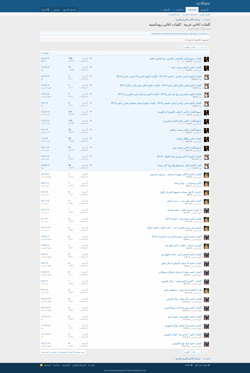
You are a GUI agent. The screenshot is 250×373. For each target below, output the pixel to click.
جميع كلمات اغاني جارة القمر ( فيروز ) (182, 120)
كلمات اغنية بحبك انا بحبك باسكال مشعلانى (180, 272)
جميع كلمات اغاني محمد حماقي (186, 129)
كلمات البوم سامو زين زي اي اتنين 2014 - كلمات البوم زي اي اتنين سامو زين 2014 (160, 94)
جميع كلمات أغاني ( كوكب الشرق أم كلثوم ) (180, 111)
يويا (42, 70)
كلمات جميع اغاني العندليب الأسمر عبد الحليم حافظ (175, 58)
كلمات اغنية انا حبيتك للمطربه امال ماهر (181, 263)
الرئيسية (204, 9)
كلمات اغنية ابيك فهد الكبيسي (187, 343)
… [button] (198, 47)
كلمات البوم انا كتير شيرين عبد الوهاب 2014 (179, 156)
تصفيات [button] (46, 53)
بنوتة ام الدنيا (45, 114)
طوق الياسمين (46, 87)
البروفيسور (197, 61)
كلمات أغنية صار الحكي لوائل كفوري (183, 325)
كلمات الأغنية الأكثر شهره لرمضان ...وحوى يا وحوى (176, 174)
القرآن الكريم (205, 14)
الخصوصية (66, 365)
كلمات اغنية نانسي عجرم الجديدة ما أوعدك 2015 (177, 236)
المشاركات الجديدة (189, 14)
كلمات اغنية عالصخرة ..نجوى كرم (185, 316)
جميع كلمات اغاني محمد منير (187, 147)
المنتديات (192, 9)
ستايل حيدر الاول (201, 365)
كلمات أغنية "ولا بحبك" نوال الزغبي (184, 298)
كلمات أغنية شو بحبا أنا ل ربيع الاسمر (183, 307)
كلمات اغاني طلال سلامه (189, 138)
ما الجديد (179, 9)
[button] (173, 9)
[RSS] (41, 365)
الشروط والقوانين (79, 365)
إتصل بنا (91, 365)
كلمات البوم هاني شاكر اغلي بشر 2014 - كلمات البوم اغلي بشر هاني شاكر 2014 (161, 85)
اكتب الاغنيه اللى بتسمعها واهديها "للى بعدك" (179, 165)
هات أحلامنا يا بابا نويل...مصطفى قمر (183, 289)
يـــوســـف (45, 203)
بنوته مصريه (45, 150)
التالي (187, 47)
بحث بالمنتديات (174, 14)
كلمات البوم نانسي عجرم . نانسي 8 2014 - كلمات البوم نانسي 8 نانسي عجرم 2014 (159, 76)
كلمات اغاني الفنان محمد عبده (186, 67)
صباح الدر (44, 283)
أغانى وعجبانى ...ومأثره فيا (188, 183)
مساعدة (56, 365)
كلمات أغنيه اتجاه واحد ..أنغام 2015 (183, 218)
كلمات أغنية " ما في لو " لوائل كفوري (183, 334)
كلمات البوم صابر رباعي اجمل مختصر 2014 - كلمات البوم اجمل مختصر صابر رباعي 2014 (156, 103)
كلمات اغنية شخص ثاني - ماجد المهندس (181, 254)
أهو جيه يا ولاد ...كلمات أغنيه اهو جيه (183, 245)
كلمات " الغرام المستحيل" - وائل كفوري (181, 281)
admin (43, 61)
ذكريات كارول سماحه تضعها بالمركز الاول (181, 192)
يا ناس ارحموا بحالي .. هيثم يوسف (184, 209)
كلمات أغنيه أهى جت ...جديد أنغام (184, 200)
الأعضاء (166, 9)
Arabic (188, 365)
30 (194, 47)
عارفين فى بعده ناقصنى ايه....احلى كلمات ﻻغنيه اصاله (174, 227)
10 (178, 61)
